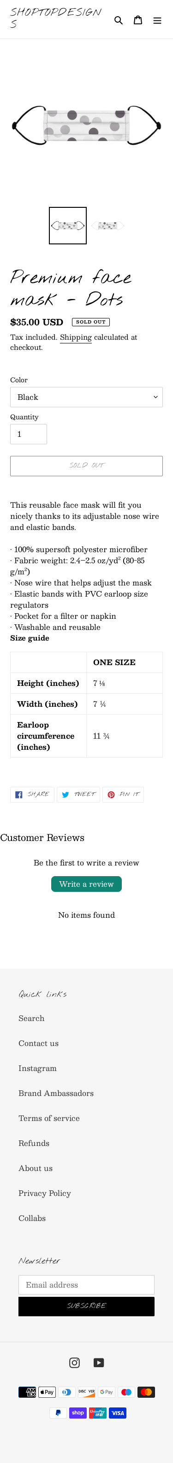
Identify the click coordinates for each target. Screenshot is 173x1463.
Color (19, 380)
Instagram (37, 1068)
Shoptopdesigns (56, 19)
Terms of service (49, 1118)
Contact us (38, 1043)
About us (35, 1168)
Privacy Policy (44, 1193)
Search (31, 1018)
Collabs (32, 1218)
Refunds (33, 1143)
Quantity (24, 417)
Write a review (86, 884)
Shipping (76, 336)
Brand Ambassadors (56, 1093)
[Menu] (157, 19)
